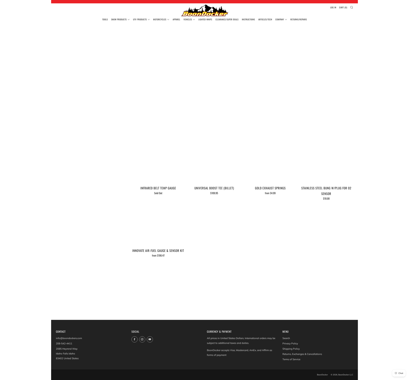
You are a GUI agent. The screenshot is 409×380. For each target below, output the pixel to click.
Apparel (176, 19)
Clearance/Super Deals (227, 19)
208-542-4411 (64, 343)
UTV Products (140, 19)
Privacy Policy (290, 343)
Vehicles (188, 19)
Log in (333, 7)
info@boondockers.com (69, 338)
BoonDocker (322, 374)
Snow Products (119, 19)
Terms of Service (291, 359)
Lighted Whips (205, 19)
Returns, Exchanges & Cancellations (302, 354)
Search (286, 338)
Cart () (343, 7)
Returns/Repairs (298, 19)
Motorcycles (159, 19)
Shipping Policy (291, 348)
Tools (105, 19)
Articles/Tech (265, 19)
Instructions (248, 19)
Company (279, 19)
